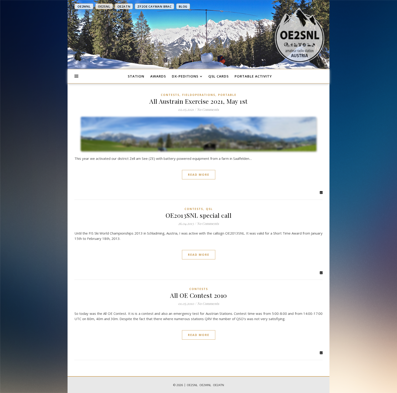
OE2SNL (192, 385)
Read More (198, 174)
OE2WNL (205, 385)
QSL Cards (218, 76)
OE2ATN (218, 385)
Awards (158, 76)
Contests (170, 95)
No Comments (208, 109)
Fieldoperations (198, 95)
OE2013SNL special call (198, 215)
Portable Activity (253, 76)
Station (136, 76)
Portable (227, 95)
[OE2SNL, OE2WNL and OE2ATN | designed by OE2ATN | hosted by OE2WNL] (299, 35)
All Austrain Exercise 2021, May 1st (198, 101)
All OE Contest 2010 (198, 295)
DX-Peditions (185, 76)
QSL (209, 209)
